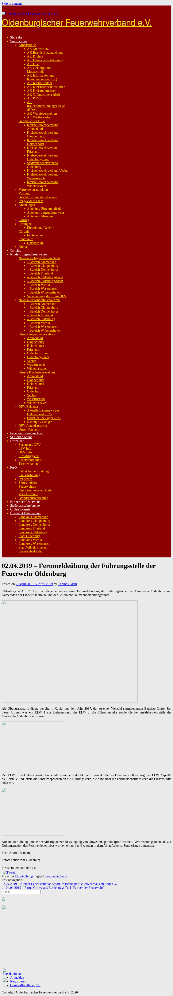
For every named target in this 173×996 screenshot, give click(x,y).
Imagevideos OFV (31, 201)
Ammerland (35, 338)
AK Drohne (35, 56)
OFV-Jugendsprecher (33, 425)
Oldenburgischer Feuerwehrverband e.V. (77, 22)
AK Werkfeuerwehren (42, 113)
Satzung (24, 220)
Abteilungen (27, 205)
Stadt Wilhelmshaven (33, 547)
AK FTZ (33, 64)
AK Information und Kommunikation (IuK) (42, 77)
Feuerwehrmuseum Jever (26, 433)
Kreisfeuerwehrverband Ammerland (42, 126)
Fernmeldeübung (56, 876)
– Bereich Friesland (40, 273)
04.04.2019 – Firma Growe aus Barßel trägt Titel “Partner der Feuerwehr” (53, 887)
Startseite (16, 37)
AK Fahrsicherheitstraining (45, 60)
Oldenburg (34, 391)
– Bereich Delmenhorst (42, 269)
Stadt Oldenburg (30, 536)
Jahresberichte (28, 482)
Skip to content (12, 3)
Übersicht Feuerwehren (25, 513)
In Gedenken (35, 235)
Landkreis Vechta (30, 540)
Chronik (24, 231)
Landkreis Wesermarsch (34, 543)
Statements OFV (30, 444)
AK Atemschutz (38, 49)
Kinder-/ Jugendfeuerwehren (29, 254)
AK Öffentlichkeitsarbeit (43, 94)
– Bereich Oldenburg (41, 319)
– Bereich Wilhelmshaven (44, 292)
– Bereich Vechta (38, 285)
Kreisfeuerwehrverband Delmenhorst (42, 142)
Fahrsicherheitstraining (34, 471)
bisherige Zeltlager (39, 422)
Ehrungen (25, 224)
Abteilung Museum (40, 216)
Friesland (33, 349)
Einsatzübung (24, 876)
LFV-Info (25, 448)
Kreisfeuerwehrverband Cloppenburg (42, 134)
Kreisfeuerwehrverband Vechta (47, 170)
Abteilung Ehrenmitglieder (44, 208)
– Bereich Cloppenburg (42, 266)
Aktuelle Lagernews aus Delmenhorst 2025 (43, 412)
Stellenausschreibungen (25, 505)
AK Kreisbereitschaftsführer (46, 87)
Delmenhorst (35, 345)
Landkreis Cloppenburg (34, 521)
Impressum (26, 239)
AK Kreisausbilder (39, 83)
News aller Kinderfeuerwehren (39, 300)
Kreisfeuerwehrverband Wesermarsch (42, 176)
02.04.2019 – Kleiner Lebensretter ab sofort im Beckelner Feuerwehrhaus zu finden (59, 884)
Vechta (31, 361)
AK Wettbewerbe (38, 117)
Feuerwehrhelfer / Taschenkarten (30, 461)
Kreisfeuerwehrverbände (35, 490)
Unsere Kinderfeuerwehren (37, 372)
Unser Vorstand (29, 429)
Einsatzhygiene (29, 456)
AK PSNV (34, 98)
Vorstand (24, 193)
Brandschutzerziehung (33, 498)
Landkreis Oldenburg (33, 532)
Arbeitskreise (27, 45)
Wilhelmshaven (37, 368)
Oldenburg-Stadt (38, 357)
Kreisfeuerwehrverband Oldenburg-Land (42, 157)
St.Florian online (21, 437)
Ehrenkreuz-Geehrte (40, 227)
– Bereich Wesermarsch (42, 288)
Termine (15, 250)
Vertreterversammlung (33, 189)
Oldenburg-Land (38, 353)
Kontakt (24, 246)
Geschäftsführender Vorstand (38, 197)
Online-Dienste (20, 509)
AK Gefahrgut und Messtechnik (39, 69)
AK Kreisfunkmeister (41, 90)
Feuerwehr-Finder (31, 551)
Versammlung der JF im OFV (46, 296)
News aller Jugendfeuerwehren (39, 258)
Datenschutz (35, 243)
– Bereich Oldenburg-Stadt (45, 281)
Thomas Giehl (67, 584)
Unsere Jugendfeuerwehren (37, 334)
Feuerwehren (27, 486)
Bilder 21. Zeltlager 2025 (44, 418)
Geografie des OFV (32, 121)
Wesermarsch (36, 364)
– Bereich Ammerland (41, 262)
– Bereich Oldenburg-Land (45, 277)
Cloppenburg (36, 342)
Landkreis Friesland (32, 528)
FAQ (13, 467)
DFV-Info (25, 452)
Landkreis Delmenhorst (34, 524)
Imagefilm (25, 479)
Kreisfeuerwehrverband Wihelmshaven (42, 184)
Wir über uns (18, 41)
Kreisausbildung (29, 475)
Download (17, 441)
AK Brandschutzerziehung (45, 52)
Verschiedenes (28, 494)
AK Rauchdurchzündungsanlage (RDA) (46, 105)
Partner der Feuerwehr (25, 501)
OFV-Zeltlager (28, 406)
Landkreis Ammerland (33, 517)
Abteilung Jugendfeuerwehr (45, 212)
